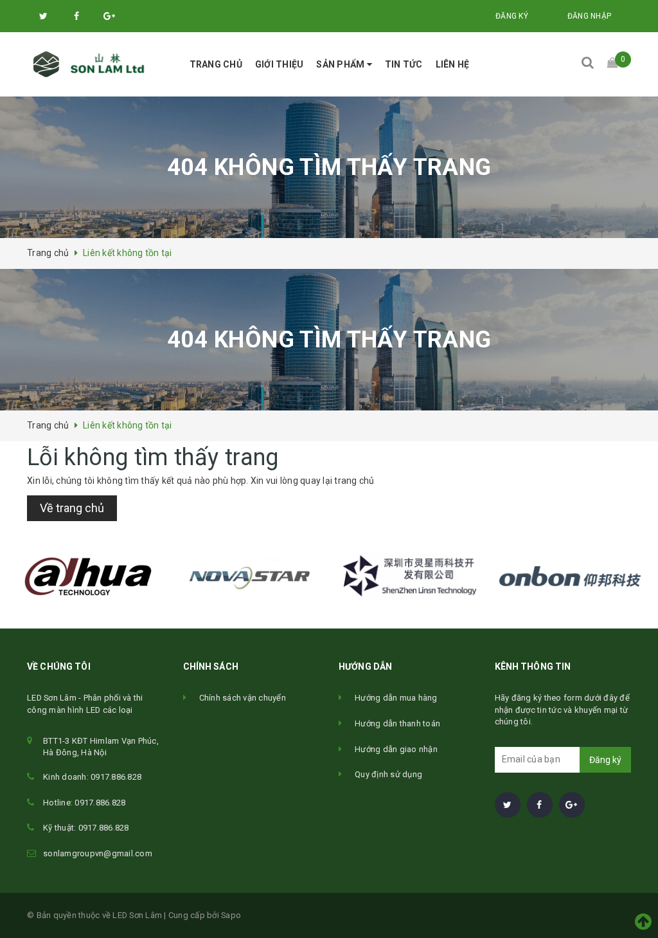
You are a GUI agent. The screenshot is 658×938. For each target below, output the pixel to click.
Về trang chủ (72, 508)
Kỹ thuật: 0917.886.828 (86, 827)
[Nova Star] (248, 576)
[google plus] (572, 805)
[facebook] (540, 805)
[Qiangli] (570, 576)
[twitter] (507, 805)
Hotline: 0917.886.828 (84, 802)
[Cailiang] (409, 576)
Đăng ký (605, 760)
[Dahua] (88, 576)
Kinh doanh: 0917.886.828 (92, 777)
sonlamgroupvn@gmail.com (97, 853)
